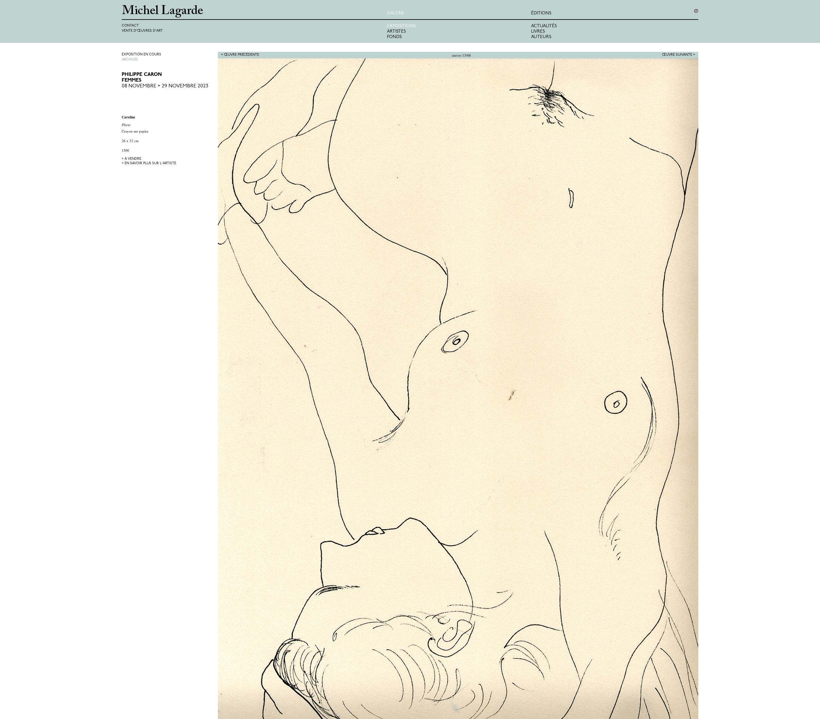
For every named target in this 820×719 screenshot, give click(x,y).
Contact (130, 26)
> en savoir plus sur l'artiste (149, 163)
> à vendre (131, 159)
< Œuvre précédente (240, 55)
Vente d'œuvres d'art (142, 31)
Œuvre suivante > (678, 55)
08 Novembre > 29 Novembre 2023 (165, 86)
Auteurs (541, 37)
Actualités (544, 26)
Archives (130, 59)
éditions (541, 13)
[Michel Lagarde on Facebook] (696, 11)
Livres (538, 31)
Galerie (396, 13)
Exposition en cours (141, 54)
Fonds (394, 37)
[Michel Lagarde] (254, 11)
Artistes (396, 31)
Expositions (401, 26)
